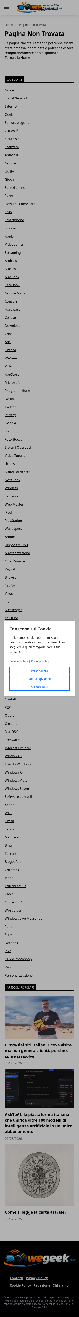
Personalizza (39, 671)
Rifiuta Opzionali (39, 679)
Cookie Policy (18, 661)
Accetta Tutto (39, 687)
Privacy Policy (40, 661)
